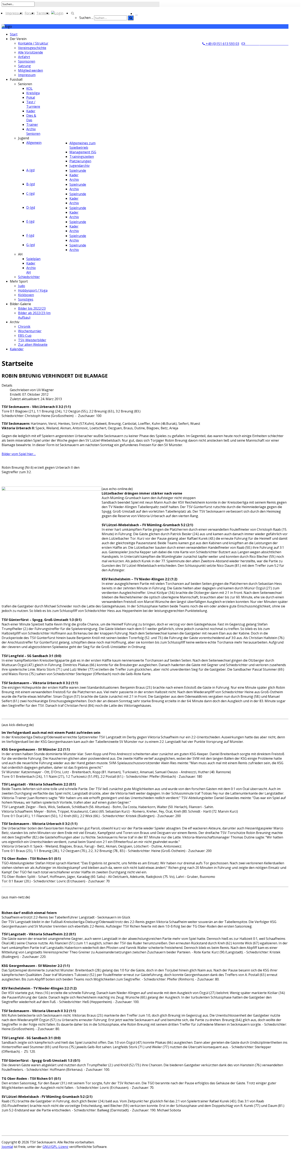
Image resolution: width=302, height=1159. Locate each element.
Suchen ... (86, 17)
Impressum (14, 13)
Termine (43, 13)
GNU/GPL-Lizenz (55, 1146)
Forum (30, 13)
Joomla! (7, 1146)
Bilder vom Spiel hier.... (19, 454)
